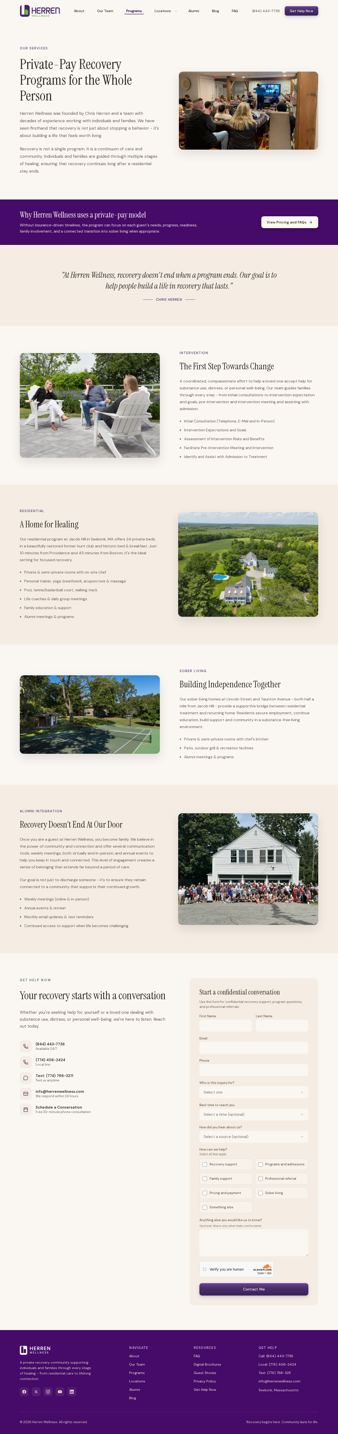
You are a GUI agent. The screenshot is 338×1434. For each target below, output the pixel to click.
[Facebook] (24, 1391)
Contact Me (254, 1289)
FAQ (235, 11)
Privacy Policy (205, 1381)
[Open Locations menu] (175, 10)
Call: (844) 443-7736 (276, 1356)
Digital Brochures (207, 1364)
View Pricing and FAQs (287, 222)
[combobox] (253, 1092)
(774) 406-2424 (50, 1060)
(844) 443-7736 (266, 11)
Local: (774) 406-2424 (277, 1364)
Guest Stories (205, 1373)
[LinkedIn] (71, 1391)
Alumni (193, 11)
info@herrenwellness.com (60, 1091)
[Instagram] (48, 1391)
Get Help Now (301, 11)
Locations (163, 11)
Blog (215, 11)
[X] (36, 1391)
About (79, 11)
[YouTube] (59, 1391)
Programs (134, 11)
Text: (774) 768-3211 (54, 1076)
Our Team (105, 11)
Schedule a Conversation (59, 1107)
